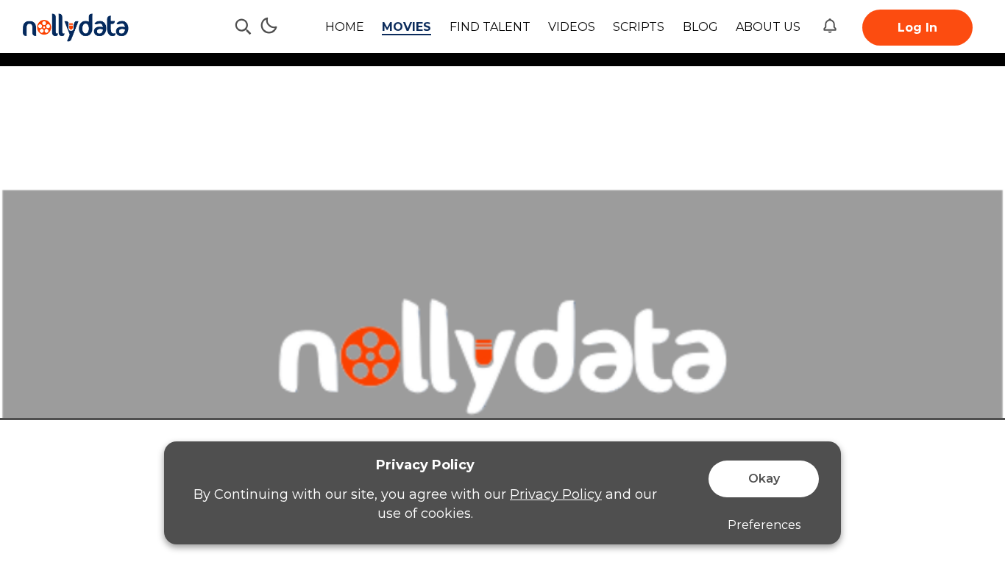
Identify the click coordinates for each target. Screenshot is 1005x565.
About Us (768, 27)
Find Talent (490, 27)
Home (344, 27)
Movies (406, 27)
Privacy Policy (556, 494)
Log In (917, 28)
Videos (571, 27)
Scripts (638, 27)
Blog (700, 27)
